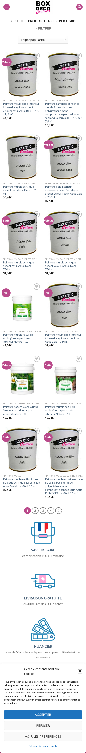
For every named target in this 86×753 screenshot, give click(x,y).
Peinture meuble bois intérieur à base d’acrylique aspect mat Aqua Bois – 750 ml (63, 338)
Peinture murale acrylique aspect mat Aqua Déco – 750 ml (20, 190)
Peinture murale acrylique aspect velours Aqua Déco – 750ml (62, 266)
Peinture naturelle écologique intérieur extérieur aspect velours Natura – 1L (20, 410)
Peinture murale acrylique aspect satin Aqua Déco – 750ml (18, 266)
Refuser (43, 725)
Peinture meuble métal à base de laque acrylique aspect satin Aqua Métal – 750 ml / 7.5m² (21, 483)
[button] (80, 671)
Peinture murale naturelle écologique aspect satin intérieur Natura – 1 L (60, 410)
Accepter (43, 714)
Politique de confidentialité (43, 745)
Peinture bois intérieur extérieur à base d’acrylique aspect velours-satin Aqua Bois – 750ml (63, 192)
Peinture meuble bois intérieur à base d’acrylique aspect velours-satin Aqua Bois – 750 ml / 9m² (21, 109)
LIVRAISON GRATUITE (43, 598)
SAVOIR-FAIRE (43, 550)
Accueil (17, 21)
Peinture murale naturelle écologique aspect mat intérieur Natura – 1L (18, 338)
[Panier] (79, 7)
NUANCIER (43, 646)
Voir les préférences (43, 736)
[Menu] (6, 7)
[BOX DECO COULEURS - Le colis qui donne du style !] (43, 7)
